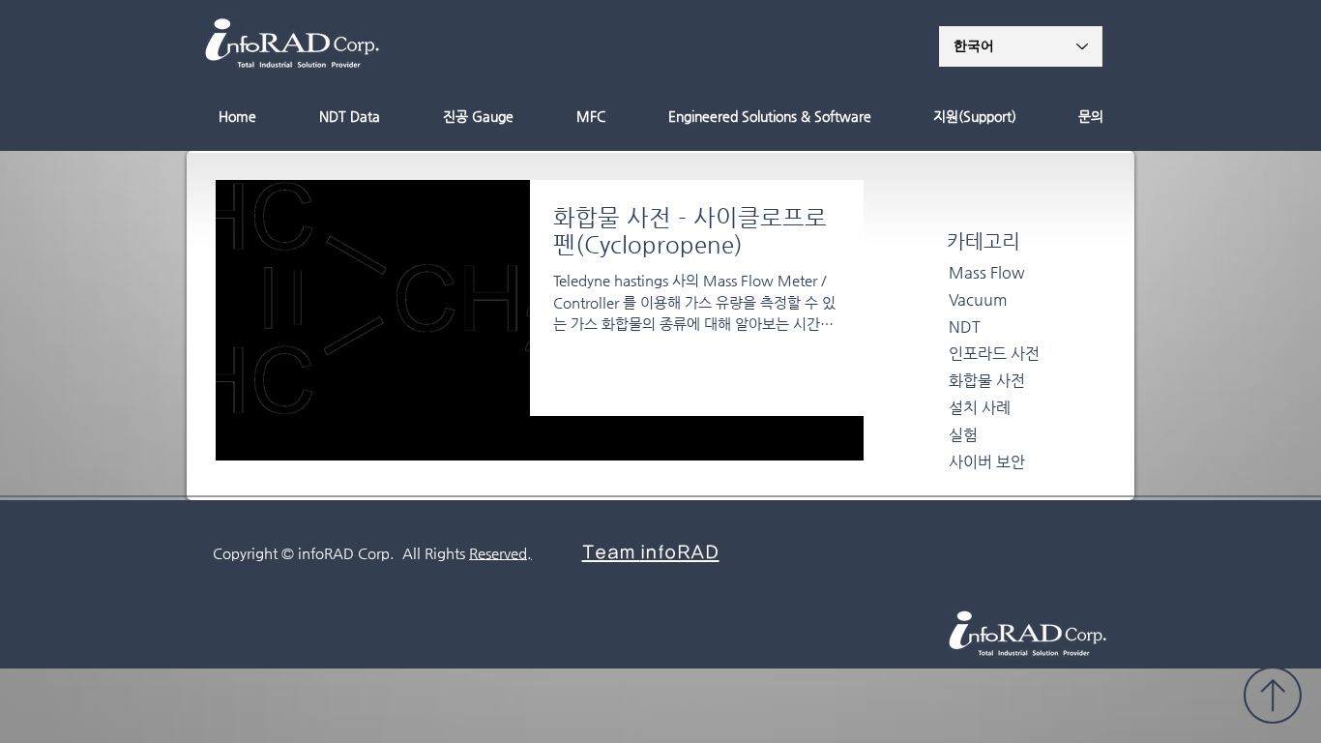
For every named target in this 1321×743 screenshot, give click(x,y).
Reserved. (500, 553)
